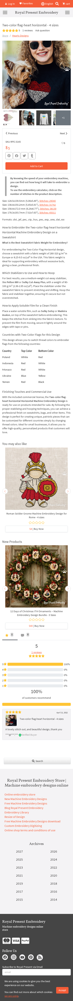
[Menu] (5, 12)
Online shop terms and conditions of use (29, 830)
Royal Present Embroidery (36, 12)
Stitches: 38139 (48, 208)
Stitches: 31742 (47, 204)
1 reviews (27, 30)
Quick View (36, 480)
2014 (53, 899)
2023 (19, 867)
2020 (53, 875)
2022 (53, 867)
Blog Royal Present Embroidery (23, 808)
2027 (19, 851)
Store (5, 35)
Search (39, 761)
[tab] (10, 636)
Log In (11, 3)
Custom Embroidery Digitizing (23, 826)
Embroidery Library (16, 812)
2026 (53, 851)
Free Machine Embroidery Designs (25, 803)
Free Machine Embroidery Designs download (32, 821)
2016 (53, 891)
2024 (53, 859)
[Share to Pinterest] (9, 155)
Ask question (42, 30)
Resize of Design (14, 817)
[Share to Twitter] (24, 155)
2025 (19, 859)
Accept (62, 990)
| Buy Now (36, 529)
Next (62, 133)
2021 (19, 875)
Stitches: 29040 (47, 201)
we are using (11, 996)
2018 (53, 883)
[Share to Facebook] (16, 155)
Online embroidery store (19, 794)
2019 (19, 883)
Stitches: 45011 (47, 212)
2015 (19, 899)
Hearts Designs (20, 35)
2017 (19, 891)
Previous (13, 133)
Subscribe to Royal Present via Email (22, 967)
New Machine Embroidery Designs (25, 799)
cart (67, 3)
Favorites (27, 3)
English (49, 3)
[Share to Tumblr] (32, 155)
